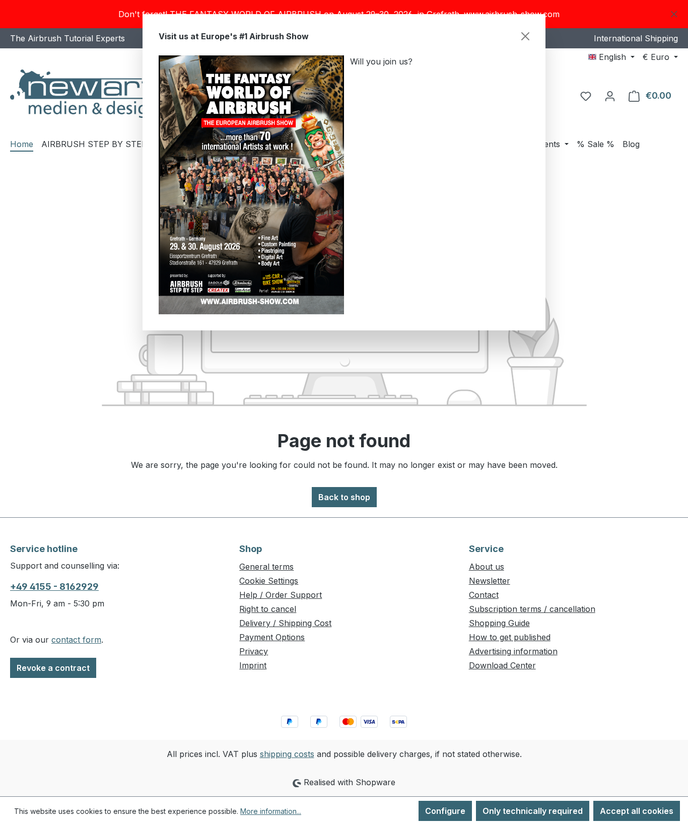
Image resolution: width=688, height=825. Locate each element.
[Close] (525, 36)
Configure (445, 811)
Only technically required (533, 811)
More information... (270, 811)
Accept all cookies (636, 811)
